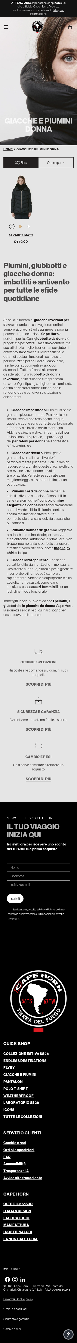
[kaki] (20, 226)
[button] (68, 1334)
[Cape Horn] (37, 27)
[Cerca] (61, 27)
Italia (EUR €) (10, 1269)
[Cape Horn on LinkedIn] (23, 1279)
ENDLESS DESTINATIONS (25, 1061)
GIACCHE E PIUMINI (19, 1075)
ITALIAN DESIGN (17, 1211)
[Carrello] (71, 27)
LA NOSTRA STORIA (20, 1239)
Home (8, 149)
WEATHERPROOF (18, 1096)
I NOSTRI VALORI (17, 1232)
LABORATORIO (16, 1218)
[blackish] (12, 226)
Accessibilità (14, 1164)
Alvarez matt (21, 235)
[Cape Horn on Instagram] (15, 1279)
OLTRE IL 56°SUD (18, 1204)
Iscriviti (15, 898)
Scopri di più (38, 684)
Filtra (24, 162)
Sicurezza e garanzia (16, 1319)
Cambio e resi (14, 1143)
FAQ (6, 1157)
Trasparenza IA (16, 1171)
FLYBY (9, 1068)
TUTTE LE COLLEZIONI (22, 1117)
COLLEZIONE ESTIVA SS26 (26, 1054)
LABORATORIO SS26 (21, 1103)
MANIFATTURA (16, 1225)
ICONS (9, 1110)
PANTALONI (13, 1082)
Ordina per (54, 163)
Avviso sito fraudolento (22, 1178)
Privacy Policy (46, 909)
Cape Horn (21, 1286)
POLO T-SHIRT (15, 1089)
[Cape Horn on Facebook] (7, 1279)
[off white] (29, 226)
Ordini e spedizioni (18, 1150)
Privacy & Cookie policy (18, 1299)
